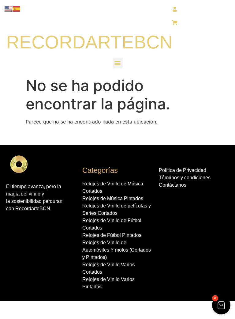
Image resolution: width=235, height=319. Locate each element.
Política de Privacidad (182, 170)
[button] (118, 63)
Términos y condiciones (185, 177)
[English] (9, 8)
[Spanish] (17, 8)
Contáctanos (172, 185)
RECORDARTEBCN (89, 42)
